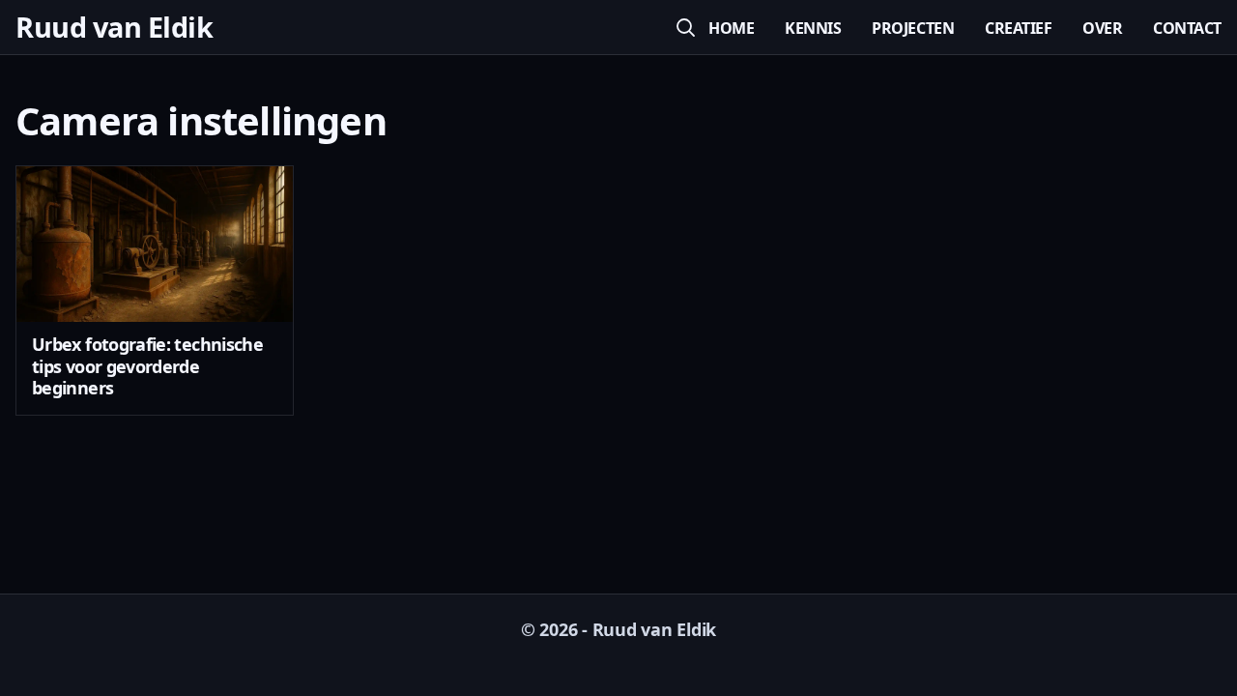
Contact (1187, 28)
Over (1102, 28)
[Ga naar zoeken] (685, 27)
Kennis (813, 28)
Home (731, 28)
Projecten (913, 28)
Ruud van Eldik (114, 26)
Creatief (1018, 28)
